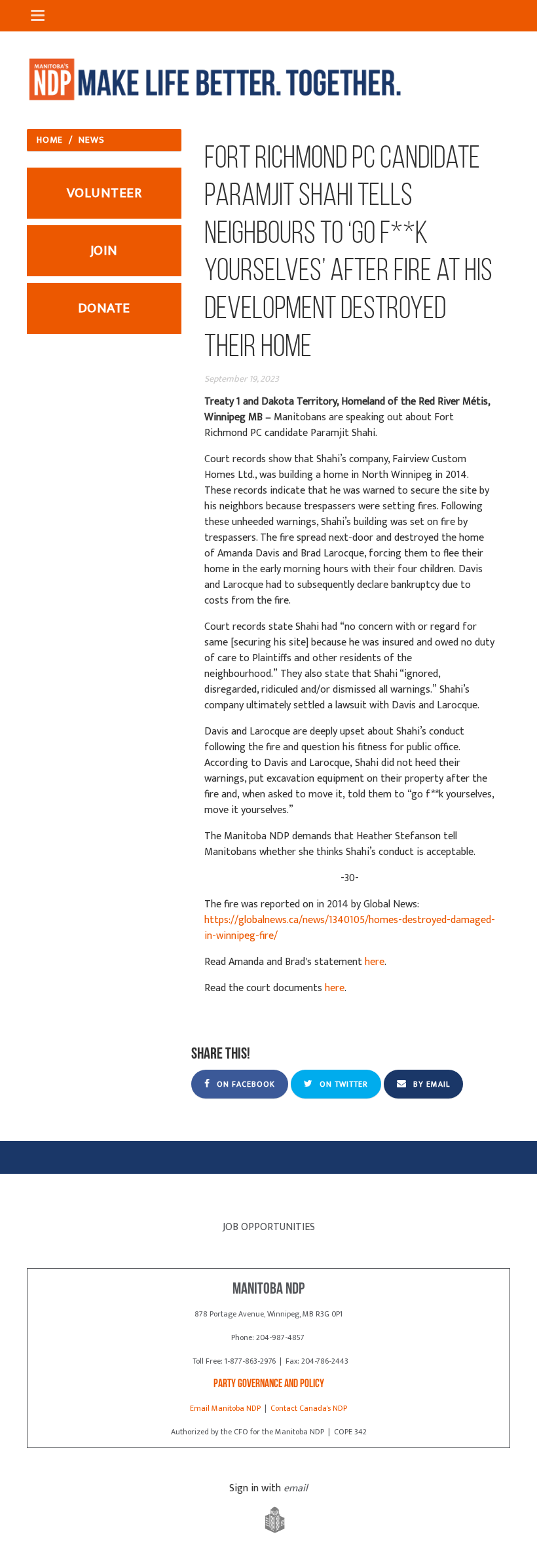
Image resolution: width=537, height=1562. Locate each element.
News (92, 139)
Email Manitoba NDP (225, 1408)
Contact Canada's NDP (308, 1408)
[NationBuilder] (268, 1521)
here (374, 962)
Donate (104, 308)
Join (104, 250)
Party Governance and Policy (268, 1384)
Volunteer (104, 192)
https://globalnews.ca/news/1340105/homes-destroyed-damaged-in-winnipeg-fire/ (349, 928)
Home (50, 139)
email (296, 1488)
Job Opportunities (269, 1227)
